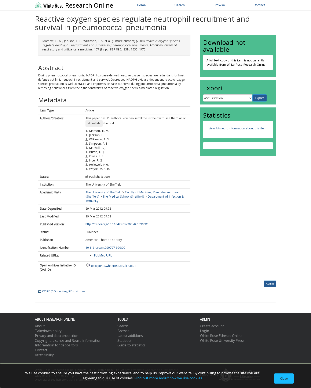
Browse (219, 5)
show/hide (94, 123)
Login (204, 330)
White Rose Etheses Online (221, 335)
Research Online (78, 5)
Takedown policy (48, 330)
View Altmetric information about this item (238, 128)
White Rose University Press (222, 340)
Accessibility (44, 355)
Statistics (124, 340)
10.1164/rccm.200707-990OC (105, 248)
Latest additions (130, 335)
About (40, 326)
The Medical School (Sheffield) (123, 196)
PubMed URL (103, 255)
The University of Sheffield (103, 192)
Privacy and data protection (56, 335)
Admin (270, 283)
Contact (259, 5)
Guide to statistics (131, 345)
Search (180, 5)
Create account (212, 326)
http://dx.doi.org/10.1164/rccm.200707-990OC (116, 224)
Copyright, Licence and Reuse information (68, 340)
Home (141, 5)
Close (284, 378)
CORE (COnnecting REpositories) (64, 291)
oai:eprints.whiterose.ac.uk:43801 (113, 266)
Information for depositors (56, 345)
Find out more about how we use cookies (168, 378)
